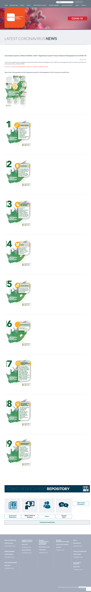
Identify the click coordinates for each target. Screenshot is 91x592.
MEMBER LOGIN (79, 1)
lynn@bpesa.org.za (60, 550)
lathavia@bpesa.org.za (9, 557)
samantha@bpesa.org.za (10, 546)
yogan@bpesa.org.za (43, 552)
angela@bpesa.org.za (9, 568)
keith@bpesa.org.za (77, 546)
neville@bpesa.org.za (78, 557)
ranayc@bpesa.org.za (78, 569)
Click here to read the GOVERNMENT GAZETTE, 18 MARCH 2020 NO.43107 (26, 66)
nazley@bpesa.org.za (26, 547)
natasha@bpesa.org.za (27, 552)
